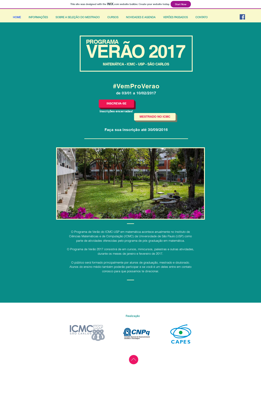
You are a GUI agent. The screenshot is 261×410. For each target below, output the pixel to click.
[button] (116, 104)
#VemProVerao (136, 86)
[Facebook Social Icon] (242, 17)
